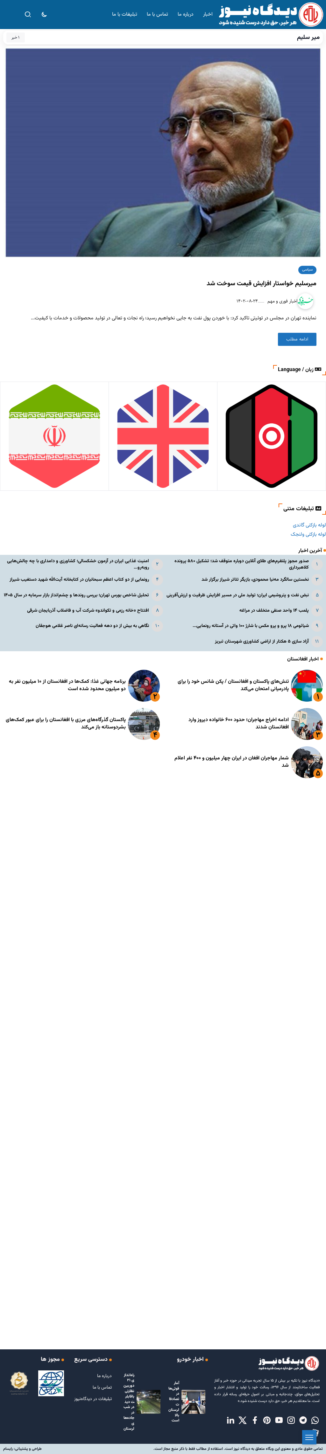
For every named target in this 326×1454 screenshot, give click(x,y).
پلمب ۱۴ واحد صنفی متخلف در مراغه (274, 610)
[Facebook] (254, 1420)
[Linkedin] (230, 1420)
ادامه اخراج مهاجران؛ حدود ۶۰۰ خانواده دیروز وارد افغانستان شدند (238, 723)
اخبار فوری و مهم (281, 301)
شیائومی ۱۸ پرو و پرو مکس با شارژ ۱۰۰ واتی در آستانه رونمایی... (251, 626)
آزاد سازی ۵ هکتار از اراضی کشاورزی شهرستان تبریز (262, 641)
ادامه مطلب (297, 339)
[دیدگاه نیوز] (270, 15)
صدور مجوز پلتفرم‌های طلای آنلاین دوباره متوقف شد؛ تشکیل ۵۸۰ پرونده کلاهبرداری (241, 564)
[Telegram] (303, 1420)
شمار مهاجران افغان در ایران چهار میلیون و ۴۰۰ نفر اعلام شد (231, 761)
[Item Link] (307, 686)
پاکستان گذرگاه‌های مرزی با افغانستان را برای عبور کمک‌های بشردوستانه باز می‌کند (66, 723)
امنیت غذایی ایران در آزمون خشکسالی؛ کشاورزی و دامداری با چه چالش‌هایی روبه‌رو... (78, 564)
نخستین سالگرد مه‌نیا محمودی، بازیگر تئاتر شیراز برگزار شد (255, 579)
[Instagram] (291, 1420)
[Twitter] (242, 1420)
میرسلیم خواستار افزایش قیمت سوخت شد (261, 284)
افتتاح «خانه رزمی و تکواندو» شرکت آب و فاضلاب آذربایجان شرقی (88, 610)
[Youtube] (278, 1420)
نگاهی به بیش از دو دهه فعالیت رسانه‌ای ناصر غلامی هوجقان (92, 626)
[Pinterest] (266, 1420)
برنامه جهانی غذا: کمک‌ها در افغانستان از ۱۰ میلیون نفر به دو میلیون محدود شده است (67, 685)
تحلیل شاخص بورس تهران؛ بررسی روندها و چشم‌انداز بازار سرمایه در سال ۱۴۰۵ (76, 595)
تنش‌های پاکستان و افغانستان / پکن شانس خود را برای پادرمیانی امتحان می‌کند (233, 685)
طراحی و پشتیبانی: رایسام (22, 1449)
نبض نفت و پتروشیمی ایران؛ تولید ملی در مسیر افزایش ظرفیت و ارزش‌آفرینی (238, 595)
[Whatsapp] (315, 1420)
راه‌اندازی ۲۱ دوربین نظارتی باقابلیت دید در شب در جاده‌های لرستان (129, 1402)
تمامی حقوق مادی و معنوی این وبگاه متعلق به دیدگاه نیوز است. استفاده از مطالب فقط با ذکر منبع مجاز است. (238, 1449)
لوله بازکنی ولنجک (308, 535)
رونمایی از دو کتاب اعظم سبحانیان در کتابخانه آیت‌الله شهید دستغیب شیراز (79, 579)
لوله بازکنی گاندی (309, 525)
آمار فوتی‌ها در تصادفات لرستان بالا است (173, 1402)
